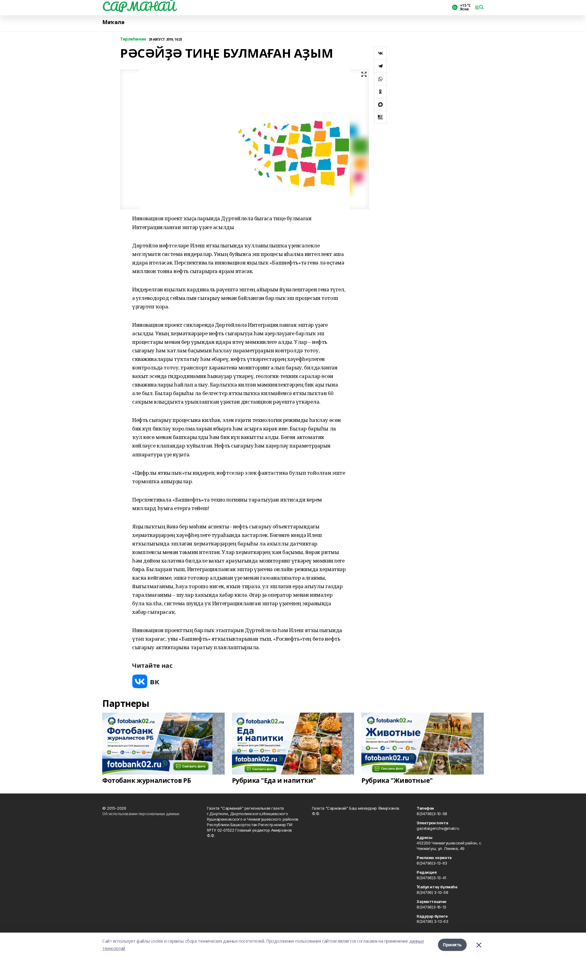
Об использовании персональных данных (140, 813)
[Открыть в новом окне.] (146, 681)
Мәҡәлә (113, 22)
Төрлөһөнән (133, 39)
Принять (452, 945)
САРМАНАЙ (138, 6)
